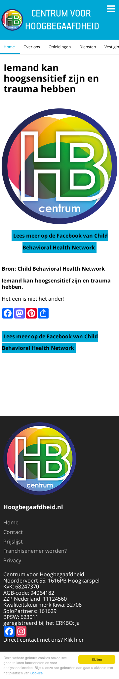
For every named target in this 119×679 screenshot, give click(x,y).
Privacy (12, 560)
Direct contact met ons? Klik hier (43, 639)
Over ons (31, 47)
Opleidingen (60, 47)
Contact (13, 532)
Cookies (36, 672)
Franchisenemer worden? (35, 550)
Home (9, 47)
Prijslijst (13, 541)
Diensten (87, 47)
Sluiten (97, 659)
